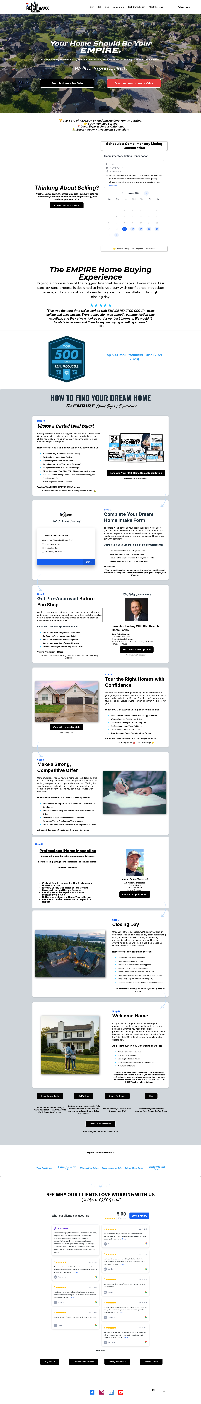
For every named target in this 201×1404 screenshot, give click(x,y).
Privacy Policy (40, 1394)
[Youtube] (121, 1392)
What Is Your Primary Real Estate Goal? (58, 540)
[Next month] (146, 193)
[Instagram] (101, 1392)
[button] (134, 174)
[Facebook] (92, 1392)
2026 (137, 193)
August (131, 193)
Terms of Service (60, 1394)
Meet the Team (156, 7)
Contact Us (118, 7)
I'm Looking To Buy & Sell (55, 552)
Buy (92, 7)
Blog (107, 7)
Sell (99, 7)
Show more (113, 185)
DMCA (49, 1394)
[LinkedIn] (111, 1392)
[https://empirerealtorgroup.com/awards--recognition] (67, 359)
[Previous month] (122, 193)
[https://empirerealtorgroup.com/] (37, 7)
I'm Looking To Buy (52, 544)
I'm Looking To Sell (52, 548)
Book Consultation (136, 7)
